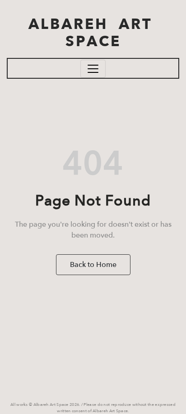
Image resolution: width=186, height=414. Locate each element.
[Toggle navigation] (93, 69)
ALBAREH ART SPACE (93, 33)
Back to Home (93, 265)
